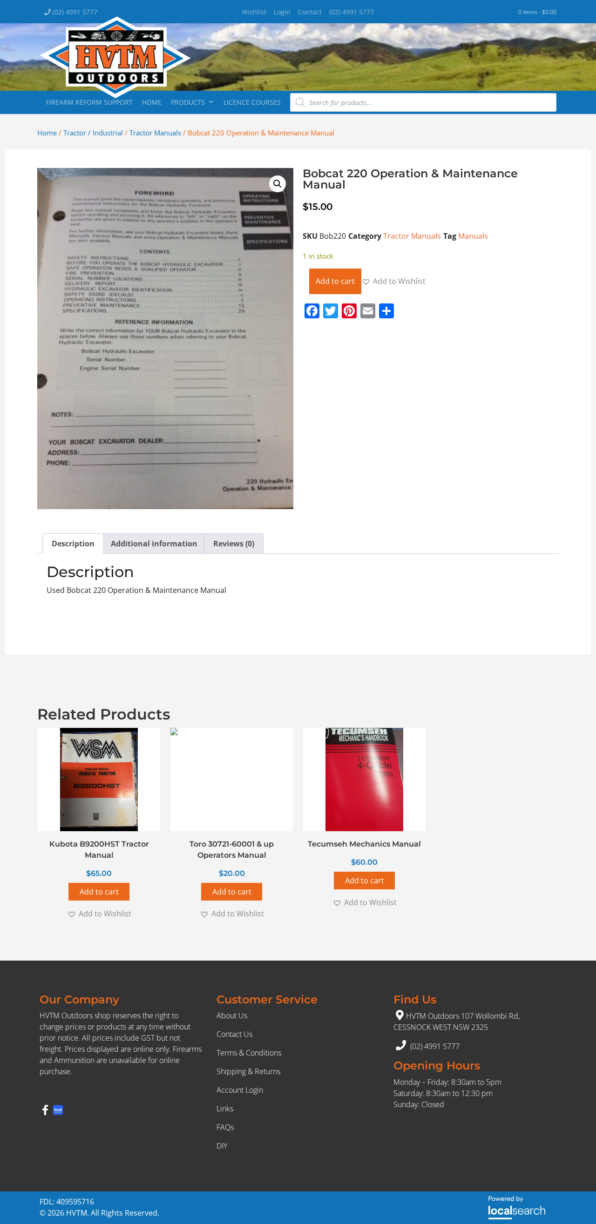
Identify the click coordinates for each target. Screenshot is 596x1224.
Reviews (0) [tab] (233, 543)
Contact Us (234, 1034)
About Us (232, 1015)
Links (225, 1108)
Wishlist (254, 11)
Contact (310, 11)
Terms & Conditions (249, 1053)
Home (152, 102)
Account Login (240, 1090)
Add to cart (335, 281)
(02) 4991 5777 (74, 11)
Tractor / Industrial (93, 132)
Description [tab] (73, 543)
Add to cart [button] (99, 892)
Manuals (473, 236)
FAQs (225, 1127)
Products (188, 102)
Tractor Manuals (155, 132)
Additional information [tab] (154, 543)
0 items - (537, 12)
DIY (222, 1146)
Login (282, 11)
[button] (277, 183)
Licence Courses (252, 102)
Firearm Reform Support (89, 102)
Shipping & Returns (248, 1071)
